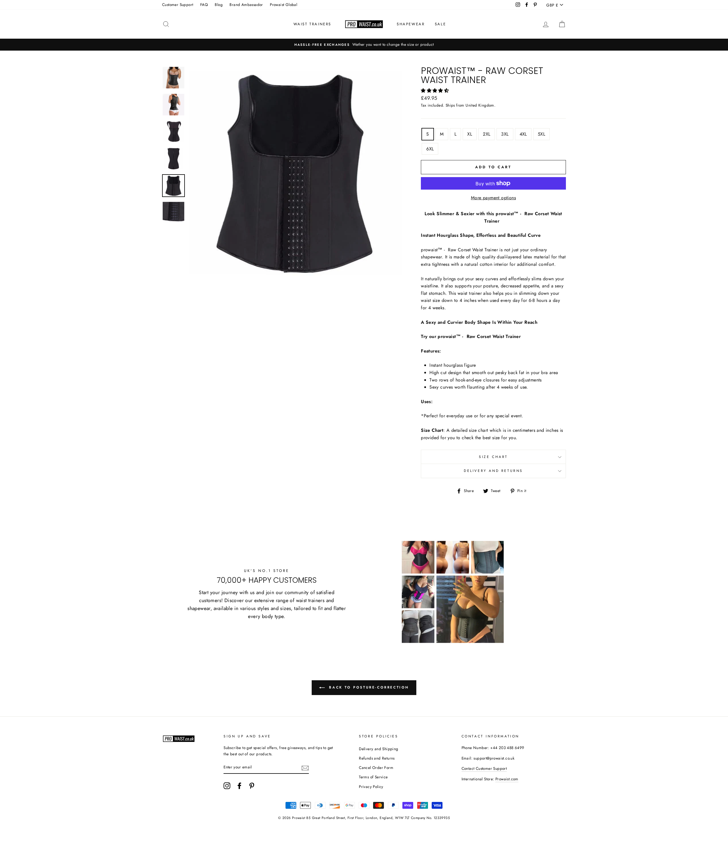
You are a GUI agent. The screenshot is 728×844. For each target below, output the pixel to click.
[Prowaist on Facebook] (239, 785)
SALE (440, 24)
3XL (504, 134)
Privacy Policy (371, 786)
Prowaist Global (283, 4)
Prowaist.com (506, 779)
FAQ (204, 4)
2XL (486, 134)
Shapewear (411, 24)
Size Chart (493, 456)
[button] (435, 90)
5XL (541, 134)
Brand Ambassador (246, 4)
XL (469, 134)
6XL (430, 149)
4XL (523, 134)
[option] (364, 45)
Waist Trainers (312, 24)
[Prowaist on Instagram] (227, 785)
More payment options (493, 197)
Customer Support (177, 4)
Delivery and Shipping (378, 749)
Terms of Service (373, 777)
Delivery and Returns (493, 470)
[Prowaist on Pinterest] (251, 785)
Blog (219, 4)
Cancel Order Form (376, 767)
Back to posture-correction (368, 687)
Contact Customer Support (484, 768)
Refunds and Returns (377, 758)
